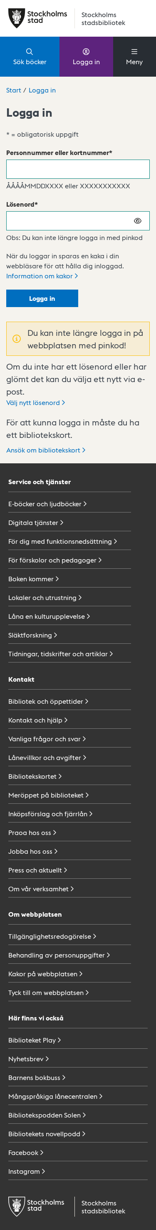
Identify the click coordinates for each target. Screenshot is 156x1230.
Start (13, 89)
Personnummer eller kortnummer (57, 152)
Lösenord (20, 204)
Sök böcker (30, 61)
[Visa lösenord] (138, 220)
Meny (134, 61)
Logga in (86, 61)
